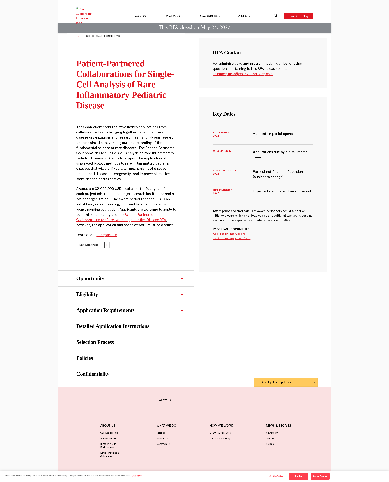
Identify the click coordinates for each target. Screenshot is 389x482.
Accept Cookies (320, 476)
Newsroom (272, 432)
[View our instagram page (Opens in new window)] (188, 399)
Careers (243, 16)
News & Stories (209, 16)
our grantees (106, 234)
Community (163, 443)
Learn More (136, 475)
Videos (270, 443)
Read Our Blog (298, 16)
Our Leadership (109, 432)
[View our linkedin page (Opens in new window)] (208, 399)
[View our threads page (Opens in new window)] (198, 399)
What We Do (173, 16)
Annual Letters (109, 438)
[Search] (275, 16)
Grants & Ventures (220, 432)
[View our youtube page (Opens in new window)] (228, 399)
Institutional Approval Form (232, 238)
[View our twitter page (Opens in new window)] (218, 399)
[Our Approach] (84, 16)
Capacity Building (220, 438)
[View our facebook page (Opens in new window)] (179, 399)
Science (161, 432)
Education (162, 438)
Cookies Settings (276, 476)
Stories (270, 438)
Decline (298, 476)
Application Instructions (229, 234)
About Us (140, 16)
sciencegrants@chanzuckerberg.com (243, 73)
